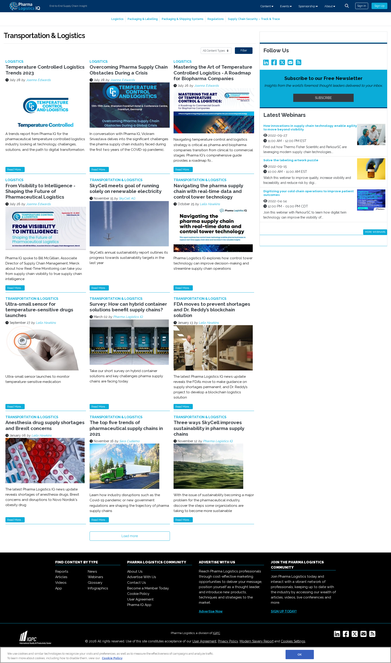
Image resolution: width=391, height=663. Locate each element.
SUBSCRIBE (323, 98)
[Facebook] (275, 63)
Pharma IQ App (139, 605)
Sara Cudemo (129, 441)
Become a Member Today (148, 588)
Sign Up (379, 5)
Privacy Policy (228, 641)
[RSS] (373, 635)
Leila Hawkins (210, 204)
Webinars (95, 577)
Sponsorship (307, 6)
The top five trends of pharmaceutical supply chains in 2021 (126, 428)
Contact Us (136, 583)
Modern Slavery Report (257, 641)
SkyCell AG (127, 198)
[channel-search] (347, 6)
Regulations (215, 19)
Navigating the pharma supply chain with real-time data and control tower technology (208, 191)
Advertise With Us (141, 577)
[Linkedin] (266, 63)
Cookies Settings (293, 641)
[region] (195, 655)
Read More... (15, 169)
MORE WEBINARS (375, 232)
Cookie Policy (138, 594)
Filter (244, 50)
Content (266, 6)
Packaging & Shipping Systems (182, 19)
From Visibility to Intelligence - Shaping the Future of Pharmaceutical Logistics (40, 191)
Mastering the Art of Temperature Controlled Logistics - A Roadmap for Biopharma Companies (213, 72)
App (58, 588)
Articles (61, 577)
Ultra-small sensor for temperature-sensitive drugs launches (39, 309)
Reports (61, 571)
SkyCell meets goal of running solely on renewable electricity (126, 188)
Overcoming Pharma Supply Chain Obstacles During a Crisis (129, 69)
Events (285, 6)
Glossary (95, 583)
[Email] (291, 63)
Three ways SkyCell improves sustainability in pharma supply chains (209, 428)
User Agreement (140, 599)
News (92, 571)
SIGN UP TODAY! (284, 611)
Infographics (98, 588)
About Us (135, 571)
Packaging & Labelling (143, 19)
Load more (130, 536)
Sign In (361, 5)
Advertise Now (211, 611)
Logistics (117, 19)
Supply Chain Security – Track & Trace (254, 19)
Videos (61, 583)
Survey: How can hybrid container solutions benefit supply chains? (128, 306)
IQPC (216, 633)
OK (300, 654)
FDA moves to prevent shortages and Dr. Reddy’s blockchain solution (212, 309)
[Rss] (299, 63)
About (328, 6)
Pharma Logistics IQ (128, 317)
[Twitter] (283, 63)
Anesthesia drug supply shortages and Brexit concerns (45, 425)
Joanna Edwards (38, 80)
